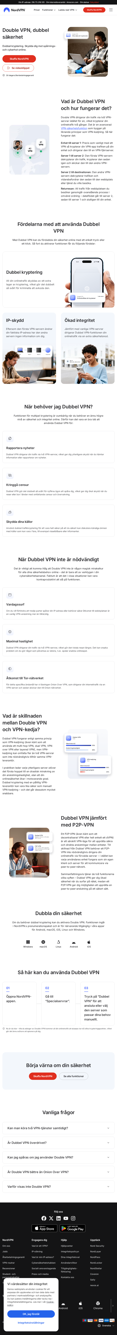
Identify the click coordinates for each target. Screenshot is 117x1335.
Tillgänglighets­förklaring (69, 1270)
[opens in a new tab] (43, 1218)
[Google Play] (72, 1228)
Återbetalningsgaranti (13, 1257)
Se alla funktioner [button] (74, 1076)
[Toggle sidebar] (110, 9)
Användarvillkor (73, 1262)
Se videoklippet (21, 67)
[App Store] (44, 1228)
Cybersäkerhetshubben (43, 1262)
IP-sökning (37, 1251)
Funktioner (47, 10)
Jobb (14, 1251)
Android (63, 1308)
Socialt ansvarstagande (44, 1268)
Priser (37, 10)
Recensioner (8, 1268)
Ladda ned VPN (66, 10)
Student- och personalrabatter (10, 1275)
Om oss (6, 1246)
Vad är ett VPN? (40, 1246)
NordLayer (102, 1251)
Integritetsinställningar (31, 1322)
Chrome (98, 1308)
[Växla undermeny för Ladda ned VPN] (76, 10)
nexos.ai (102, 1285)
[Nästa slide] (113, 1305)
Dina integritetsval (70, 1257)
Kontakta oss (67, 1277)
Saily (102, 1279)
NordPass (102, 1257)
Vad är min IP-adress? (43, 1257)
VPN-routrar (8, 1262)
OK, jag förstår (31, 1314)
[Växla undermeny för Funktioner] (54, 10)
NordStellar (102, 1268)
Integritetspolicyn (73, 1251)
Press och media (40, 1274)
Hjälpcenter (67, 1246)
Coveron (102, 1274)
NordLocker (102, 1262)
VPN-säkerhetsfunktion (74, 128)
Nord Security (102, 1245)
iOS (81, 1308)
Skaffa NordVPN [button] (94, 10)
